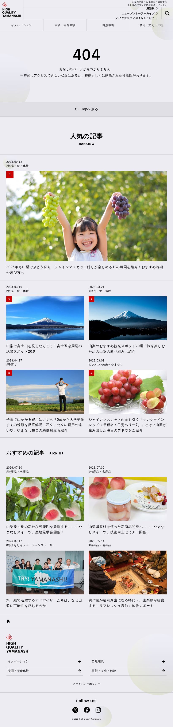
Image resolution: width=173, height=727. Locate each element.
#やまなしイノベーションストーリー (31, 545)
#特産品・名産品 (17, 471)
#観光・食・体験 (17, 165)
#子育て (11, 364)
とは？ (135, 18)
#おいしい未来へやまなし (106, 364)
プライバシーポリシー (86, 683)
